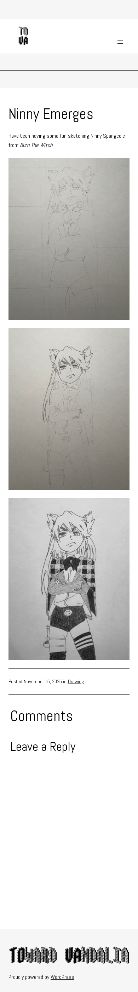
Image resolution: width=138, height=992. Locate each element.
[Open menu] (120, 42)
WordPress (62, 977)
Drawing (76, 681)
